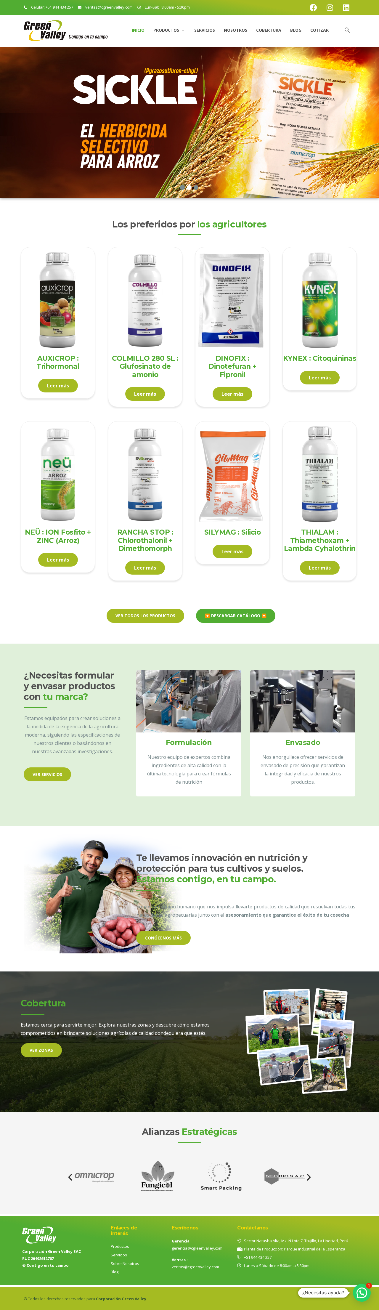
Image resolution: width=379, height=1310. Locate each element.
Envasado (302, 742)
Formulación (189, 742)
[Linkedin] (346, 7)
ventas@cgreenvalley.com (195, 1266)
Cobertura (268, 30)
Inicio (138, 30)
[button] (70, 1177)
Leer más (58, 385)
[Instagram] (329, 7)
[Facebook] (313, 7)
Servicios (204, 30)
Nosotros (235, 30)
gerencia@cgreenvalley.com (197, 1248)
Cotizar (319, 30)
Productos (166, 30)
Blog (295, 30)
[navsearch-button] (344, 29)
